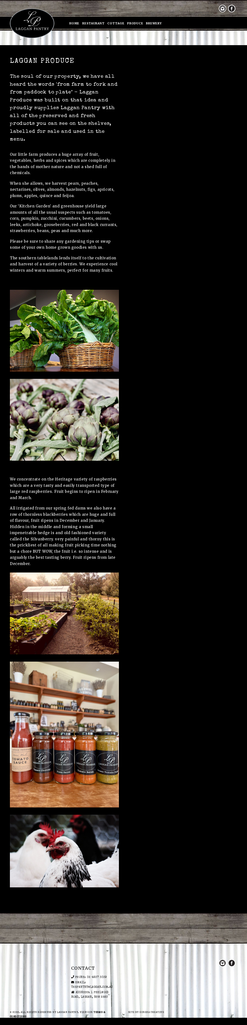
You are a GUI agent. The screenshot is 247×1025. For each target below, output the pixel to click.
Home (74, 23)
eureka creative (151, 1012)
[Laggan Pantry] (32, 23)
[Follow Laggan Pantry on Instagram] (222, 8)
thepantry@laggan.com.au (92, 987)
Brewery (154, 23)
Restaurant (93, 23)
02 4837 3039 (97, 977)
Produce (135, 23)
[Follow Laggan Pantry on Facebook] (231, 8)
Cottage (115, 23)
